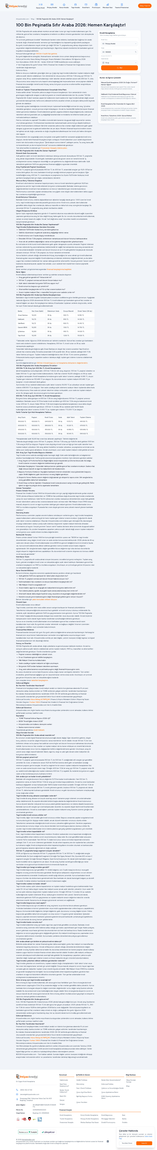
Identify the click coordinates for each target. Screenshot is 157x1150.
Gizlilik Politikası (81, 1080)
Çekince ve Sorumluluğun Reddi (112, 1088)
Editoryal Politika (107, 1084)
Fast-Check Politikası (83, 1088)
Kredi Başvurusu (106, 1115)
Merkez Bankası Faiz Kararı (90, 1122)
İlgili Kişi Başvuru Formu (84, 1096)
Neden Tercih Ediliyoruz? (64, 1091)
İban (123, 1115)
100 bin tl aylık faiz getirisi (46, 54)
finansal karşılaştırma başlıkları (59, 269)
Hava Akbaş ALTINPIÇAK (40, 699)
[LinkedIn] (107, 1141)
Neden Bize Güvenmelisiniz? (111, 1080)
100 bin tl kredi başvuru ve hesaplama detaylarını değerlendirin (62, 363)
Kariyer (62, 1100)
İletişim (62, 1104)
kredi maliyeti (39, 730)
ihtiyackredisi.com (22, 19)
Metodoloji (80, 1084)
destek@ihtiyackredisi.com (29, 1094)
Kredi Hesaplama (66, 1115)
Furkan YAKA (35, 702)
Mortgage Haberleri (108, 1119)
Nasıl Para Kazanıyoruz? (64, 1085)
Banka (124, 1119)
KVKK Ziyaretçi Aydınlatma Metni (110, 1097)
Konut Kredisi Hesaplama (89, 1115)
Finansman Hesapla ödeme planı (54, 148)
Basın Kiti (63, 1096)
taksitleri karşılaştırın (39, 680)
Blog (32, 19)
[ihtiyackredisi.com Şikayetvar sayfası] (48, 1132)
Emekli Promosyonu (108, 1122)
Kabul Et (144, 1143)
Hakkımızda (64, 1080)
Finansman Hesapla (66, 1122)
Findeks (124, 1122)
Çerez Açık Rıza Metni (83, 1092)
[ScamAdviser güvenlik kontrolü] (29, 1119)
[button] (145, 6)
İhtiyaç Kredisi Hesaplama (90, 1119)
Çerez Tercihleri (81, 1102)
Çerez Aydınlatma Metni (109, 1092)
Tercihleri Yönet (127, 1143)
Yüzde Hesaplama (66, 1119)
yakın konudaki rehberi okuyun (44, 599)
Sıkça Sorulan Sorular (131, 1081)
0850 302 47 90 (26, 1090)
